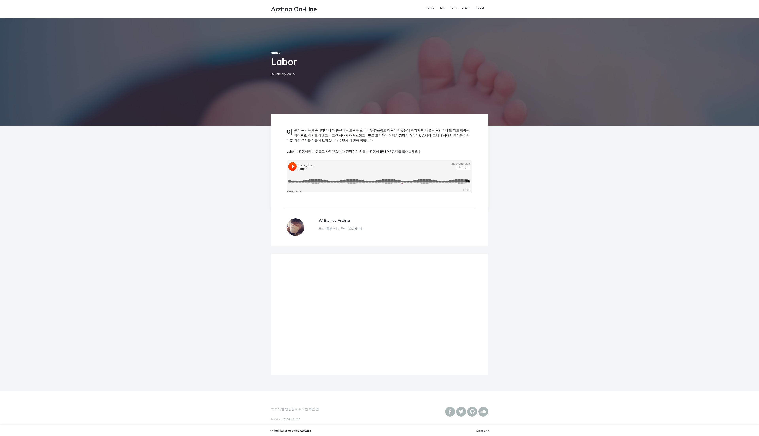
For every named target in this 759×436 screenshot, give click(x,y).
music (430, 8)
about (479, 8)
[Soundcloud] (483, 412)
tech (453, 8)
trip (443, 8)
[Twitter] (461, 412)
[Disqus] (379, 315)
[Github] (472, 412)
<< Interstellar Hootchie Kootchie (290, 430)
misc (466, 8)
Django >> (482, 430)
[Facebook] (450, 412)
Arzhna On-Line (294, 9)
